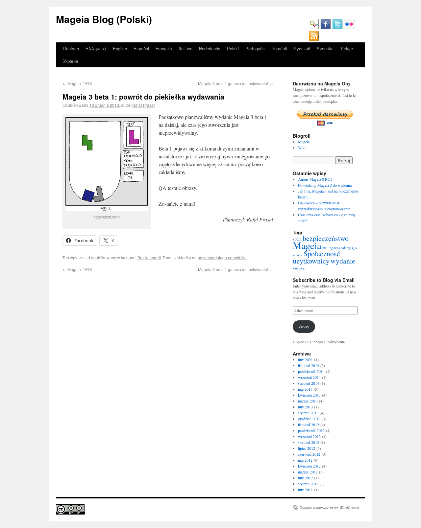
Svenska (325, 48)
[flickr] (349, 27)
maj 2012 (305, 460)
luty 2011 (305, 489)
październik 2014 (311, 371)
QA (354, 247)
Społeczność (322, 253)
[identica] (314, 27)
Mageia (304, 141)
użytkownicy (311, 260)
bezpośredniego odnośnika (222, 257)
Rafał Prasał (143, 105)
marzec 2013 (308, 400)
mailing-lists (331, 247)
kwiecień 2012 (309, 466)
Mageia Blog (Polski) (104, 19)
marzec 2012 (308, 471)
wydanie (343, 260)
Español (141, 48)
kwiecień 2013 (309, 395)
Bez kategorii (149, 257)
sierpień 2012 (308, 442)
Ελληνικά (96, 48)
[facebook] (325, 27)
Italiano (185, 48)
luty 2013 (305, 406)
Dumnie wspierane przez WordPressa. (329, 507)
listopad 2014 (308, 365)
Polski (233, 48)
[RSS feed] (314, 39)
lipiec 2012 (306, 448)
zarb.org (299, 268)
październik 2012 (311, 430)
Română (279, 48)
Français (164, 48)
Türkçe (346, 48)
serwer (298, 255)
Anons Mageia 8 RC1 (315, 179)
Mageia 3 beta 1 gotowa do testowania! (235, 83)
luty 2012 (305, 477)
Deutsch (71, 48)
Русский (302, 48)
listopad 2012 (308, 424)
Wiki (302, 147)
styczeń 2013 (308, 412)
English (120, 48)
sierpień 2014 (308, 383)
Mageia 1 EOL (77, 83)
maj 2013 (305, 389)
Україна (70, 61)
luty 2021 (305, 359)
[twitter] (337, 27)
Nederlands (209, 48)
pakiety (346, 247)
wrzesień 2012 (309, 436)
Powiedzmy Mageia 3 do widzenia (325, 185)
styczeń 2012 (308, 483)
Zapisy (304, 326)
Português (255, 48)
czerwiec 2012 (309, 454)
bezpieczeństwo (326, 238)
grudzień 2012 (309, 418)
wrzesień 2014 (309, 377)
